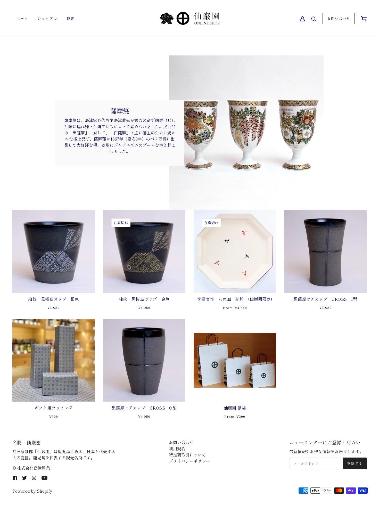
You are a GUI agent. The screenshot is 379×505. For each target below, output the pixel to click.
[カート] (364, 18)
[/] (189, 17)
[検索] (313, 18)
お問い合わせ (181, 442)
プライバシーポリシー (189, 461)
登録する (354, 463)
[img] (15, 477)
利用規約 (177, 448)
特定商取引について (187, 455)
